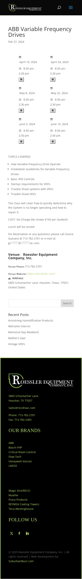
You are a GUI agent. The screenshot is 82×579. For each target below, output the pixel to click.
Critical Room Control (22, 452)
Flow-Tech (15, 456)
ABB (11, 443)
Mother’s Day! (17, 338)
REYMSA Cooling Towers (24, 504)
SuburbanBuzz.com (21, 561)
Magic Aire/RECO (19, 490)
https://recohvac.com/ (41, 274)
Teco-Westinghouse (21, 509)
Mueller (13, 495)
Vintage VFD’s (16, 344)
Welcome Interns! (19, 326)
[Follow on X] (12, 533)
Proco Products (18, 499)
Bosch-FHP (15, 447)
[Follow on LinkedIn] (27, 533)
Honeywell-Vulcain (20, 461)
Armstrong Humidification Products (30, 320)
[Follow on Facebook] (19, 533)
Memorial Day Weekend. (23, 332)
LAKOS (13, 465)
